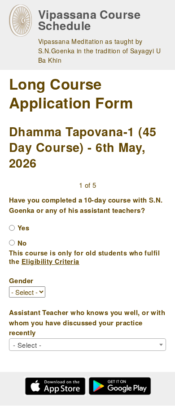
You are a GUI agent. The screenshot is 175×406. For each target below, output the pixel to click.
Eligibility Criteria (50, 261)
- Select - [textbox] (27, 345)
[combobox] (87, 344)
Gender (21, 280)
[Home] (20, 20)
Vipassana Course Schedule (89, 20)
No (22, 243)
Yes (23, 228)
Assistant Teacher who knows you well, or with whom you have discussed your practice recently (87, 322)
